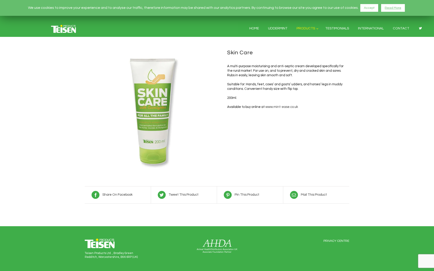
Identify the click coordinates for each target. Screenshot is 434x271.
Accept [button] (369, 8)
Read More (393, 8)
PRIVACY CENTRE (336, 240)
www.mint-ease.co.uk (281, 107)
